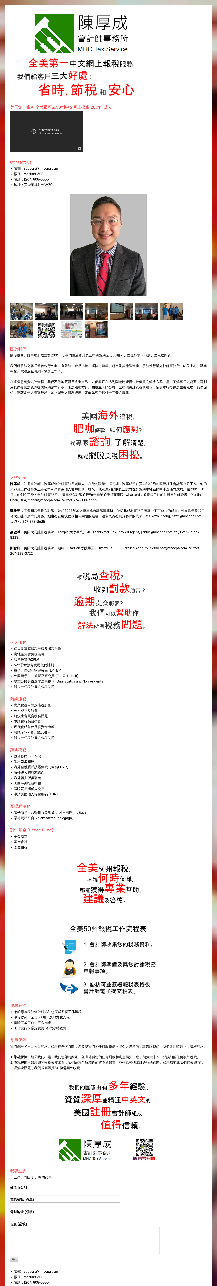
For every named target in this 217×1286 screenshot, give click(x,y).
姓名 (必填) (18, 1187)
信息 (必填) (18, 1224)
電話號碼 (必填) (22, 1200)
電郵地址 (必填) (22, 1212)
